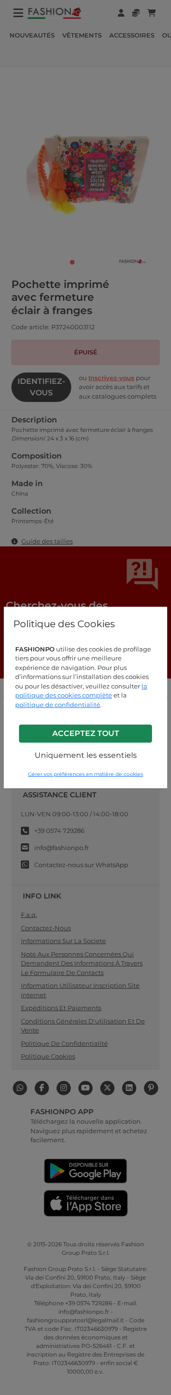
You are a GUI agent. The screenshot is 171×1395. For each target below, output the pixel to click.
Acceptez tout (85, 733)
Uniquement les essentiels (86, 755)
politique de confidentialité (57, 704)
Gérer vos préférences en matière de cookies (85, 774)
